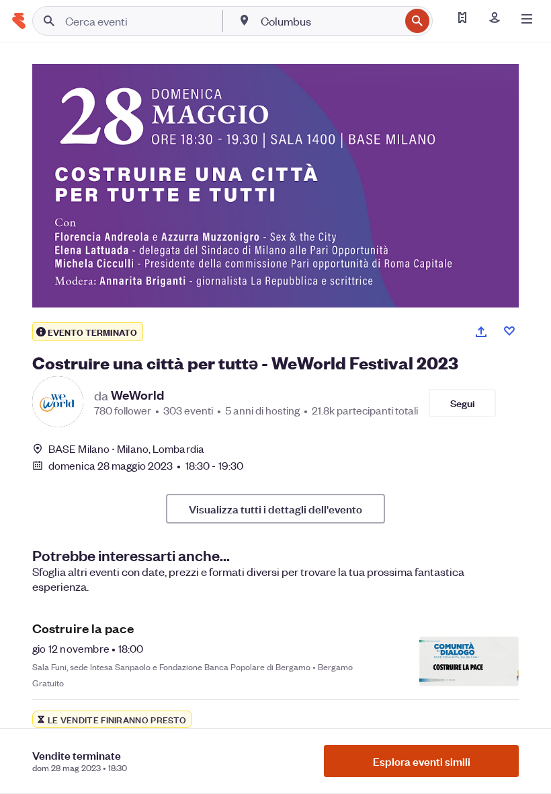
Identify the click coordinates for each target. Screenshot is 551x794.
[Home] (19, 21)
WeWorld (137, 395)
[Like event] (509, 331)
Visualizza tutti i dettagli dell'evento (275, 508)
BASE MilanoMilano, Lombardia (126, 448)
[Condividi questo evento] (481, 331)
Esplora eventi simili (421, 761)
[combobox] (329, 20)
